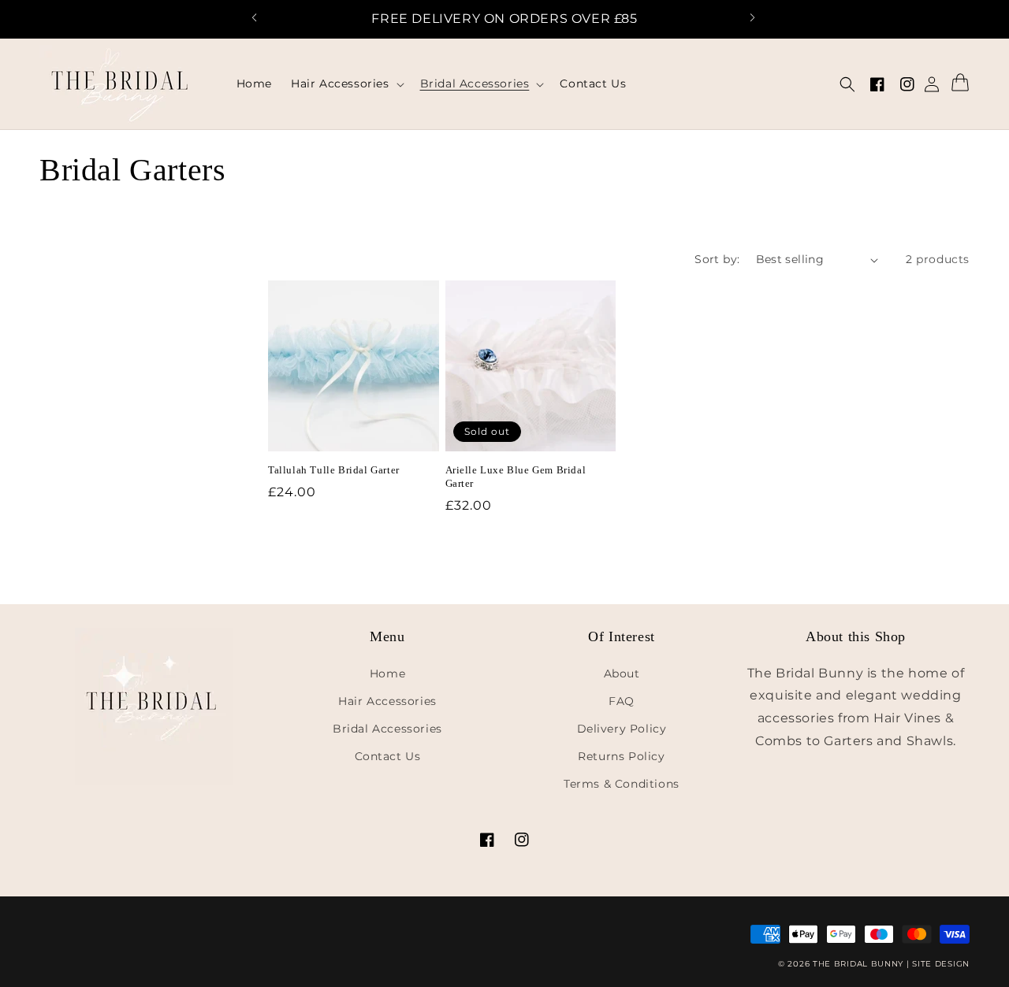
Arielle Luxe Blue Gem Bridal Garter (515, 477)
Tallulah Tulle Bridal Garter (334, 471)
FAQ (622, 701)
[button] (263, 19)
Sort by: (716, 259)
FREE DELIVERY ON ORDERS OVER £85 (504, 18)
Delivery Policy (622, 729)
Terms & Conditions (621, 784)
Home (387, 673)
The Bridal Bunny (858, 964)
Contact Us (388, 756)
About (622, 673)
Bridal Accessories (387, 729)
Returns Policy (621, 756)
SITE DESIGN (941, 964)
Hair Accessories (387, 701)
